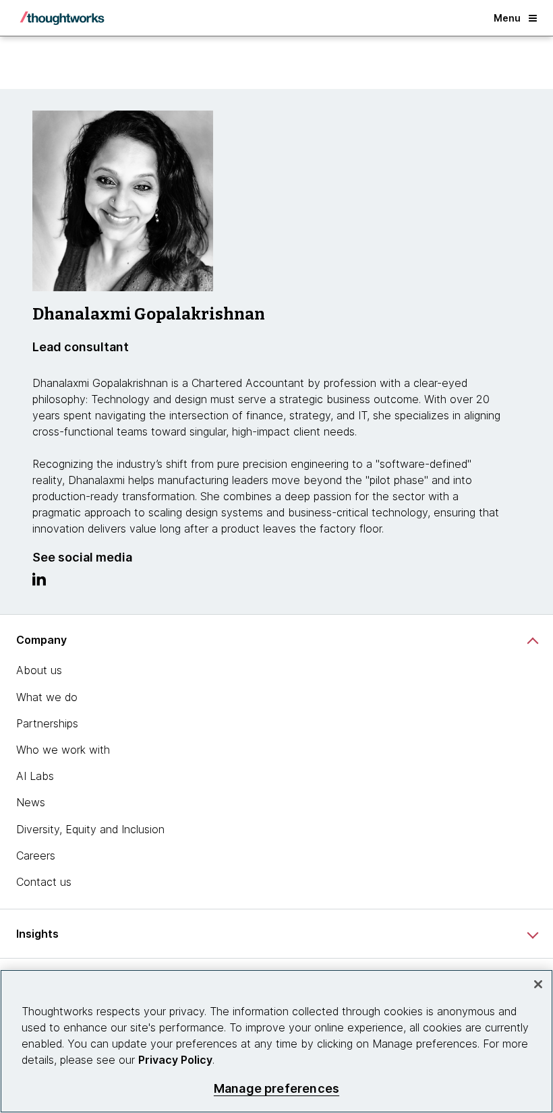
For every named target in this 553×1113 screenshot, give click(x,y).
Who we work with (63, 749)
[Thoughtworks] (62, 18)
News (30, 802)
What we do (47, 697)
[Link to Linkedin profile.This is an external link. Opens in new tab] (39, 582)
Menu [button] (507, 18)
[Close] (538, 984)
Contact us (43, 882)
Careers (35, 855)
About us (39, 670)
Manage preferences (276, 1088)
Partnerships (47, 723)
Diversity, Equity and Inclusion (90, 829)
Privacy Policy (175, 1059)
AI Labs (35, 776)
